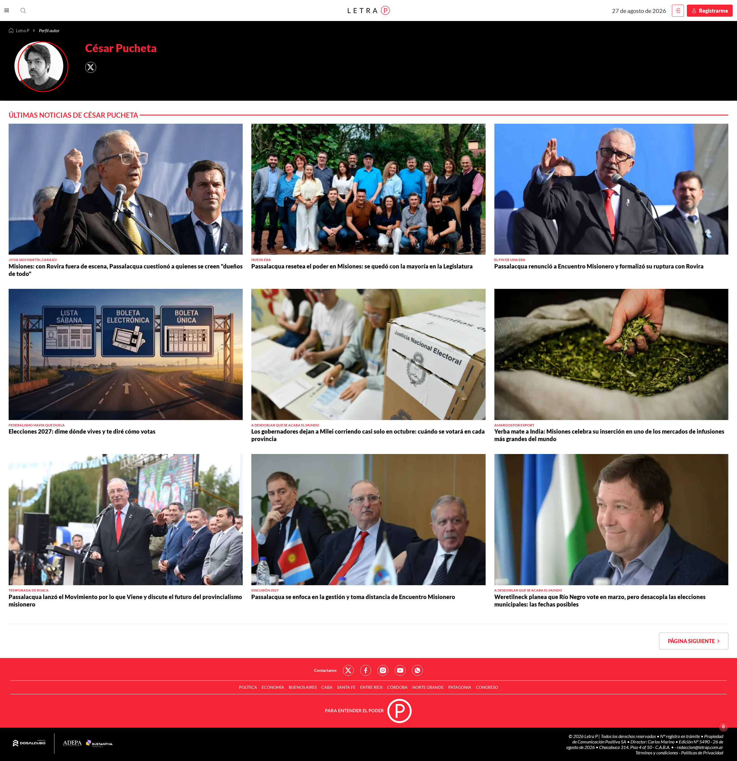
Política (248, 687)
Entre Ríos (371, 687)
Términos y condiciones (657, 752)
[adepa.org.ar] (72, 743)
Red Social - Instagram (383, 670)
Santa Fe (346, 687)
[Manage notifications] (723, 726)
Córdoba (397, 687)
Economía (273, 687)
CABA (327, 687)
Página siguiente (692, 641)
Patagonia (459, 687)
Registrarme (713, 10)
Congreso (487, 687)
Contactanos (325, 670)
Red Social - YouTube (400, 670)
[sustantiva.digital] (99, 743)
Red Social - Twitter (348, 670)
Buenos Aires (303, 687)
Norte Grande (428, 687)
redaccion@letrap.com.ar (700, 747)
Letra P (22, 30)
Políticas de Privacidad (702, 752)
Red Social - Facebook (365, 670)
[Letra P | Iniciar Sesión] (678, 11)
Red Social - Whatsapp (417, 670)
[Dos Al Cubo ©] (29, 743)
